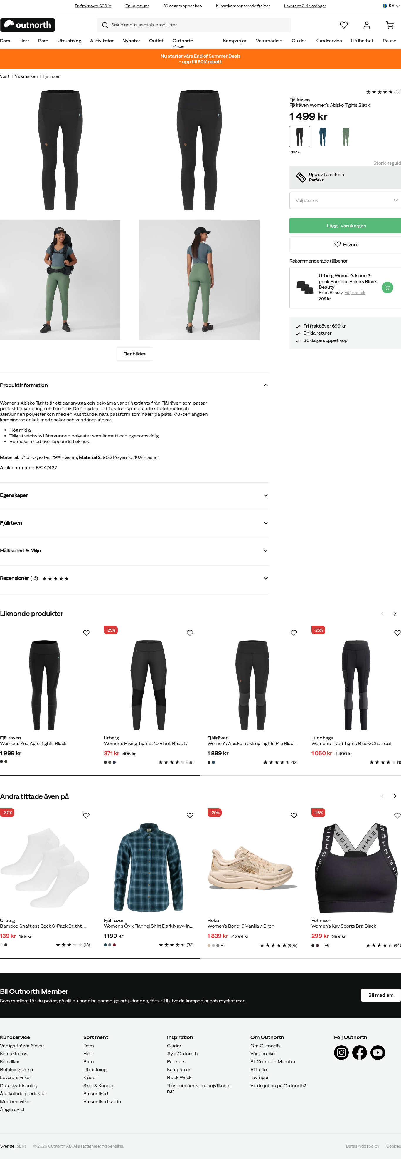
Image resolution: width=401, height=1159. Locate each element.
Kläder (90, 1077)
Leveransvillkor (15, 1077)
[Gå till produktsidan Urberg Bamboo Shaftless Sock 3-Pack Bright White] (45, 868)
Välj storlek (355, 292)
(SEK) (13, 1146)
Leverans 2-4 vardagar (305, 6)
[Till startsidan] (27, 25)
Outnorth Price (183, 43)
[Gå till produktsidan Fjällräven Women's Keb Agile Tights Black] (45, 685)
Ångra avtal (12, 1109)
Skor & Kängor (98, 1085)
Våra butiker (263, 1053)
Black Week (179, 1077)
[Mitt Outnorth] (367, 25)
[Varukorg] (389, 25)
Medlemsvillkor (15, 1101)
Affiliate (258, 1069)
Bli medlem (381, 995)
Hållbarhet (362, 40)
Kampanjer (235, 40)
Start (4, 76)
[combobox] (194, 25)
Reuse (389, 40)
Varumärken (269, 40)
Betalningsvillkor (17, 1069)
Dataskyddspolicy (18, 1085)
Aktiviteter (102, 40)
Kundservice (329, 40)
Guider (299, 40)
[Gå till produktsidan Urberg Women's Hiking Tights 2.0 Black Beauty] (149, 685)
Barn (43, 40)
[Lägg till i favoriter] (86, 633)
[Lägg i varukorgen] (387, 287)
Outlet (156, 40)
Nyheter (131, 40)
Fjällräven (51, 76)
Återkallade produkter (23, 1093)
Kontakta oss (13, 1053)
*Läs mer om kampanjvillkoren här (199, 1088)
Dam (5, 40)
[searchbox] (199, 25)
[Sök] (102, 25)
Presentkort (95, 1093)
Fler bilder (134, 353)
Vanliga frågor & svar (22, 1045)
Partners (176, 1061)
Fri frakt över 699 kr (93, 6)
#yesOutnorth (182, 1053)
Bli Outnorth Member (273, 1061)
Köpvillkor (9, 1061)
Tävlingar (259, 1077)
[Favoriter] (344, 25)
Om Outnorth (265, 1045)
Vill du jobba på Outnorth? (278, 1085)
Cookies (393, 1146)
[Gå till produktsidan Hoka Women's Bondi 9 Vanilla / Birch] (252, 868)
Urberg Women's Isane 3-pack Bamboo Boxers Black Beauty (348, 281)
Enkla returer (137, 6)
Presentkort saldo (102, 1101)
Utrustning (69, 40)
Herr (24, 40)
